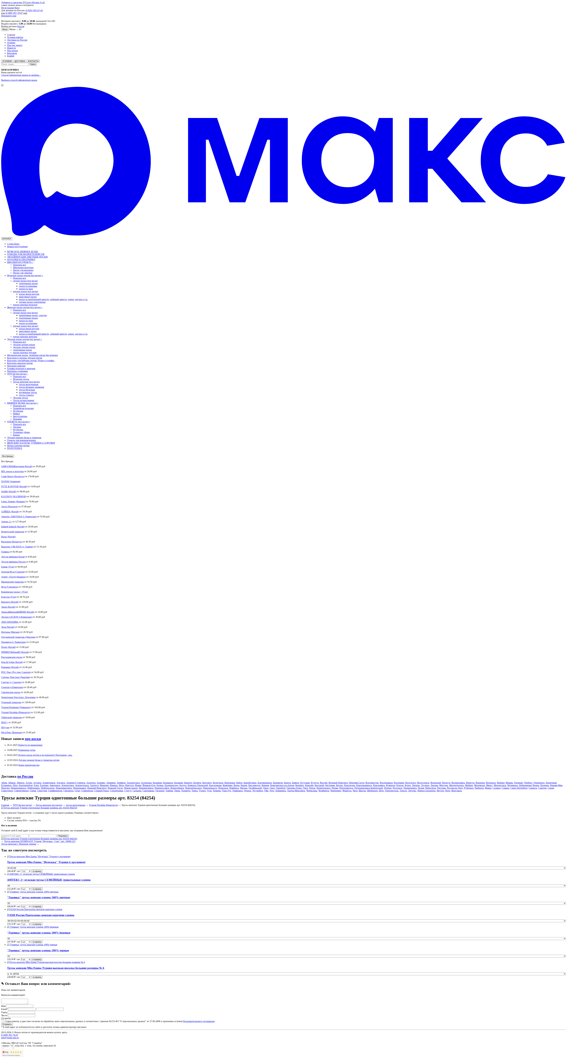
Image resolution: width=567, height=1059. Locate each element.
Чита (355, 790)
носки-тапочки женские (25, 336)
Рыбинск (479, 788)
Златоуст (94, 785)
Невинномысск (18, 788)
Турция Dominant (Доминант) (16, 707)
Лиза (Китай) (7, 627)
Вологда (446, 782)
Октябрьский (255, 788)
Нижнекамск (79, 788)
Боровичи (278, 782)
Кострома (330, 785)
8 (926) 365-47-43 (34, 10)
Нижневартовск (64, 788)
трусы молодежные (28, 384)
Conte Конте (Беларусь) (13, 476)
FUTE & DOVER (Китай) (14, 486)
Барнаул (188, 782)
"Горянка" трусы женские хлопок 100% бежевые (38, 932)
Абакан (12, 782)
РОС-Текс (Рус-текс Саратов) (16, 672)
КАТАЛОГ (6, 239)
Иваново (104, 785)
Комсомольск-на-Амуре (282, 785)
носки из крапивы (28, 286)
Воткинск (491, 782)
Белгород (207, 782)
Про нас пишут (14, 45)
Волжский (435, 782)
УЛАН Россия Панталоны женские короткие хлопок (40, 915)
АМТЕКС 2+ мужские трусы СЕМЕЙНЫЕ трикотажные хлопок (49, 879)
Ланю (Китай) (8, 607)
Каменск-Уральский (198, 785)
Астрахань (146, 782)
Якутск (440, 790)
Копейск (299, 785)
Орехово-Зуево (294, 788)
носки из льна (26, 288)
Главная (11, 34)
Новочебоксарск (193, 788)
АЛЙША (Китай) (10, 511)
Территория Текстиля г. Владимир (18, 697)
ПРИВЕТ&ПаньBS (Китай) (15, 652)
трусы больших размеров (31, 387)
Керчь (236, 785)
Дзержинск (539, 782)
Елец (36, 785)
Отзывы (11, 42)
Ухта (271, 790)
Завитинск (55, 785)
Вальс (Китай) (8, 536)
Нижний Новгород (96, 788)
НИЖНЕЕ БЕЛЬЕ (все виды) (22, 403)
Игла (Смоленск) (9, 587)
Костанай (319, 785)
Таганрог (159, 790)
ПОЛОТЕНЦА (14, 448)
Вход (16, 7)
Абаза (4, 782)
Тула (209, 790)
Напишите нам (8, 15)
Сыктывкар (148, 790)
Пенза (312, 788)
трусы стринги (26, 395)
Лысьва (434, 785)
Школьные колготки (23, 267)
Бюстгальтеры (20, 416)
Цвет (9, 818)
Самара (505, 788)
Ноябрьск (234, 788)
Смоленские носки (10, 692)
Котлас (339, 785)
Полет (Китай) (8, 647)
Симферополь (55, 790)
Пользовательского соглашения (199, 1021)
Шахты (362, 790)
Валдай (323, 782)
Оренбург (280, 788)
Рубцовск (469, 788)
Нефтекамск (33, 788)
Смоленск (68, 790)
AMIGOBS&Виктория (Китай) (16, 466)
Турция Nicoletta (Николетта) (15, 712)
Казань (160, 785)
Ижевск (114, 785)
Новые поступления (17, 246)
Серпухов (42, 790)
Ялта (447, 790)
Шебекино (372, 790)
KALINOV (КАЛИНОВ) (13, 496)
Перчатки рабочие (16, 366)
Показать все (19, 265)
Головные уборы (21, 432)
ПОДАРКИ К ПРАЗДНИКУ (21, 259)
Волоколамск (458, 782)
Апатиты (91, 782)
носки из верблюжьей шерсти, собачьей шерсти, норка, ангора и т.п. (53, 299)
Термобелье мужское (23, 408)
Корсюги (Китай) (10, 602)
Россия (20, 26)
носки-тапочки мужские (25, 304)
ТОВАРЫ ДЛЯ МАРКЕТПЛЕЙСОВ (25, 254)
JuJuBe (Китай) (8, 491)
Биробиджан (250, 782)
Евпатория (551, 782)
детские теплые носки (24, 347)
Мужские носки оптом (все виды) (25, 275)
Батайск (197, 782)
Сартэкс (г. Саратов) (11, 682)
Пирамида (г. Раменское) (13, 642)
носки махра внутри (29, 294)
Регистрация (7, 7)
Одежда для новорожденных (21, 440)
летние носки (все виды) (25, 281)
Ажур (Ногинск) (9, 506)
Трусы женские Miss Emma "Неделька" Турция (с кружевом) (46, 862)
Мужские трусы (21, 379)
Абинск (20, 782)
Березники (229, 782)
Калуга (182, 785)
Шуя (381, 790)
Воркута (470, 782)
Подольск (397, 788)
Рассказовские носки (11, 657)
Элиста (403, 790)
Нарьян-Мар (556, 785)
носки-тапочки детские (24, 352)
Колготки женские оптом (20, 363)
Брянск (295, 782)
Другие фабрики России (13, 562)
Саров (551, 788)
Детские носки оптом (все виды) (24, 339)
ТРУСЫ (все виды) (17, 374)
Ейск (15, 785)
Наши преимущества (28, 765)
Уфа (266, 790)
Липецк (416, 785)
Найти (33, 64)
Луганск (425, 785)
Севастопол (7, 790)
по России (25, 776)
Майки (16, 413)
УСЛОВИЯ (7, 61)
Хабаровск (280, 790)
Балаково (157, 782)
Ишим (138, 785)
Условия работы (15, 37)
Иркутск (129, 785)
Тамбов (169, 790)
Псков (421, 788)
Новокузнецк (131, 788)
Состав (10, 820)
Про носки (12, 50)
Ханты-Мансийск (296, 790)
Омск (265, 788)
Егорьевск (6, 785)
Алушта (37, 782)
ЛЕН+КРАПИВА (10, 622)
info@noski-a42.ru (10, 1037)
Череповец (335, 790)
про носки (33, 739)
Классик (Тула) (8, 597)
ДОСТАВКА (20, 61)
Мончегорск (500, 785)
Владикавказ (386, 782)
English (10, 56)
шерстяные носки (28, 296)
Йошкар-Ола (148, 785)
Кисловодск (254, 785)
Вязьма (509, 782)
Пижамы (17, 419)
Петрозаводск (346, 788)
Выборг (501, 782)
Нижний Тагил (115, 788)
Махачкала (479, 785)
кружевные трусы (28, 392)
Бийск (239, 782)
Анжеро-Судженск (75, 782)
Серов (33, 790)
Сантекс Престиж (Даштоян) (15, 677)
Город (4, 1012)
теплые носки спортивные (32, 302)
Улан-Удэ (226, 790)
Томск (195, 790)
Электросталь (391, 790)
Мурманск (512, 785)
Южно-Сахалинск (426, 790)
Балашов (178, 782)
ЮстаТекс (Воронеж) (11, 732)
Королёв (309, 785)
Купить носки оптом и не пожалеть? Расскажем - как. (45, 755)
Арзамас (101, 782)
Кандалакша (215, 785)
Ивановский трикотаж (12, 582)
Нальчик (544, 785)
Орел (272, 788)
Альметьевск (48, 782)
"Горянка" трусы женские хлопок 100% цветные (38, 897)
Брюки (16, 435)
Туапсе (202, 790)
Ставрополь (87, 790)
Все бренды (7, 456)
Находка (5, 788)
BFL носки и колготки (12, 471)
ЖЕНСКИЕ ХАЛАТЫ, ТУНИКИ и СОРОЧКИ (31, 443)
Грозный (518, 782)
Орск (305, 788)
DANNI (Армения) (10, 481)
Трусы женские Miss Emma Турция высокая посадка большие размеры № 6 (55, 968)
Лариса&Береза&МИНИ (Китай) (17, 612)
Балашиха (168, 782)
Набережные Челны (529, 785)
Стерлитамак (116, 790)
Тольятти (185, 790)
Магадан (443, 785)
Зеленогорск (67, 785)
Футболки (18, 411)
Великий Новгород (338, 782)
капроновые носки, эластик (33, 315)
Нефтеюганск (48, 788)
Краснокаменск (364, 785)
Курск (408, 785)
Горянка (5, 551)
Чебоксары (311, 790)
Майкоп (469, 785)
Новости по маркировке (30, 745)
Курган (400, 785)
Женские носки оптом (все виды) (25, 307)
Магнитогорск (456, 785)
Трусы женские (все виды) (26, 382)
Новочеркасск (210, 788)
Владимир (399, 782)
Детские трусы (20, 397)
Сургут (127, 790)
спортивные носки (28, 283)
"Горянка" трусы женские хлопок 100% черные (38, 950)
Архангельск (133, 782)
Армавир (110, 782)
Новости (11, 48)
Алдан (29, 782)
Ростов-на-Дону (455, 788)
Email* (4, 1009)
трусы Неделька (27, 389)
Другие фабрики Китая (13, 556)
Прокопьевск (410, 788)
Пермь (335, 788)
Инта (121, 785)
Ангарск (61, 782)
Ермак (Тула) (7, 567)
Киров (244, 785)
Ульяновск (237, 790)
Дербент (528, 782)
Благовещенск (265, 782)
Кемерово (227, 785)
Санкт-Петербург (518, 788)
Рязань (488, 788)
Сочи (77, 790)
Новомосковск (146, 788)
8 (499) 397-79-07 (14, 13)
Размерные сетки (26, 750)
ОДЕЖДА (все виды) (18, 421)
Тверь (177, 790)
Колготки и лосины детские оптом (24, 358)
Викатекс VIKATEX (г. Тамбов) (17, 546)
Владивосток (372, 782)
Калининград (171, 785)
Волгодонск (423, 782)
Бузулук (315, 782)
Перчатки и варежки (17, 371)
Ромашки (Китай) (10, 667)
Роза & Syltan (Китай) (12, 662)
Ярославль (456, 790)
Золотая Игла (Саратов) (13, 572)
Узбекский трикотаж (11, 717)
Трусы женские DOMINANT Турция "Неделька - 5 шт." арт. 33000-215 (39, 841)
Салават (497, 788)
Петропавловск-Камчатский (368, 788)
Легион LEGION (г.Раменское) (16, 617)
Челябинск (323, 790)
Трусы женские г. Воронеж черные (18, 844)
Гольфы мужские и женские (21, 368)
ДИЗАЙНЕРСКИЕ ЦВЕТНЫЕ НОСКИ (27, 257)
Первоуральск (323, 788)
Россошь (441, 788)
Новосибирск (177, 788)
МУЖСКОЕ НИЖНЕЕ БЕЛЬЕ (22, 251)
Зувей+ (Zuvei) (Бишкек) (13, 577)
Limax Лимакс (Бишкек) (13, 501)
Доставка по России (17, 40)
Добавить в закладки (11, 2)
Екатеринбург (26, 785)
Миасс (489, 785)
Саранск (533, 788)
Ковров (265, 785)
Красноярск (379, 785)
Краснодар (349, 785)
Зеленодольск (82, 785)
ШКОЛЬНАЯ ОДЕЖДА (20, 262)
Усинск (247, 790)
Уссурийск (257, 790)
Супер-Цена (13, 244)
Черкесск (346, 790)
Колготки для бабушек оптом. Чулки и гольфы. (30, 360)
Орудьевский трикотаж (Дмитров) (18, 637)
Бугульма (305, 782)
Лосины (17, 427)
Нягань (243, 788)
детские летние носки (24, 344)
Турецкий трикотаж (11, 702)
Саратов (542, 788)
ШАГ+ (4, 722)
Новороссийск (162, 788)
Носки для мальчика (23, 270)
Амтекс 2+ (6, 521)
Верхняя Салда (356, 782)
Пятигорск (430, 788)
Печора (387, 788)
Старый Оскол (101, 790)
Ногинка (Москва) (10, 632)
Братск (287, 782)
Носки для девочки (22, 273)
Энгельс (412, 790)
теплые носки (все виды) (25, 291)
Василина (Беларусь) (11, 541)
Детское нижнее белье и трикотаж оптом (38, 760)
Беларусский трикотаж (12, 531)
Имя (3, 1006)
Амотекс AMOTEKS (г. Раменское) (19, 516)
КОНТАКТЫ (33, 61)
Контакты (12, 53)
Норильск (223, 788)
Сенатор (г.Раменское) (12, 687)
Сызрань (137, 790)
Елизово (44, 785)
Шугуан (5, 727)
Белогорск (218, 782)
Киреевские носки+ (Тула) (14, 592)
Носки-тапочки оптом (18, 445)
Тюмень (217, 790)
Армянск (121, 782)
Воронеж (480, 782)
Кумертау (390, 785)
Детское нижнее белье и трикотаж (24, 437)
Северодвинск (21, 790)
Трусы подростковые (23, 400)
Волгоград (410, 782)
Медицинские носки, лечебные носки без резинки (32, 355)
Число (4, 1015)
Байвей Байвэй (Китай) (13, 526)
